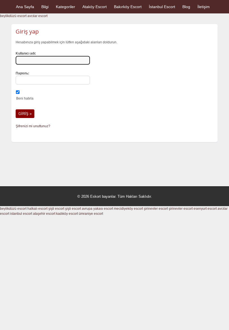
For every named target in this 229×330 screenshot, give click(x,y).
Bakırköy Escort (128, 6)
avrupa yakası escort (97, 209)
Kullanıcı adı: (26, 53)
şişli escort (56, 209)
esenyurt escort (205, 209)
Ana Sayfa (25, 6)
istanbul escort (21, 214)
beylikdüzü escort (13, 16)
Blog (186, 6)
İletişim (203, 6)
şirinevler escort (156, 209)
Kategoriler (65, 6)
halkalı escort (37, 209)
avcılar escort (37, 16)
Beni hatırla (25, 98)
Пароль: (22, 73)
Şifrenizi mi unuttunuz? (33, 126)
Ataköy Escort (94, 6)
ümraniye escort (91, 214)
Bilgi (45, 6)
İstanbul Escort (162, 6)
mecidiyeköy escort (128, 209)
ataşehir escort (44, 214)
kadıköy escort (67, 214)
